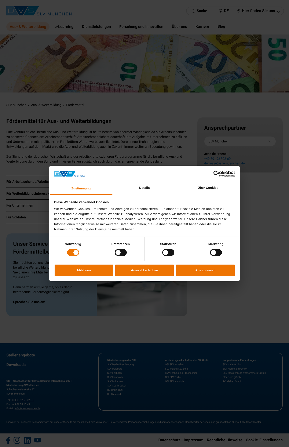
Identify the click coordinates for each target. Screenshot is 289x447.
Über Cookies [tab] (208, 188)
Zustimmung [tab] (81, 188)
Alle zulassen (205, 270)
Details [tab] (144, 188)
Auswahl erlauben (144, 270)
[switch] (121, 252)
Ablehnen (84, 270)
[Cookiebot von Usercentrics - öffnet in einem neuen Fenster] (216, 174)
